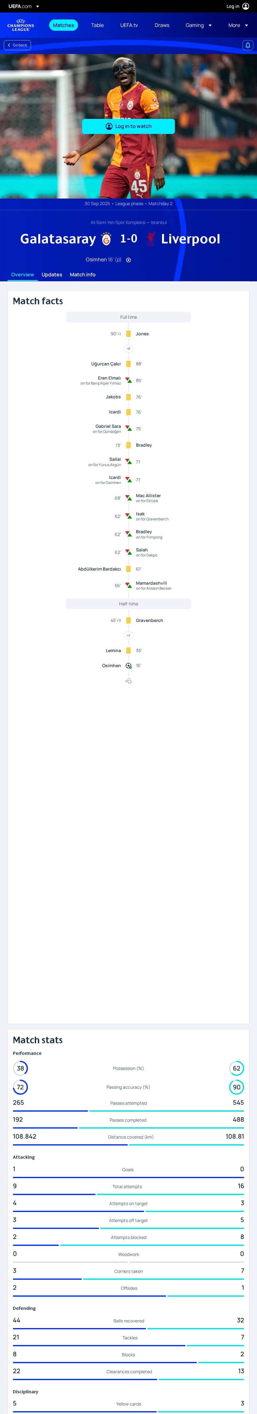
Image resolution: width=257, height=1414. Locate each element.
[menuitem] (64, 25)
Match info (83, 275)
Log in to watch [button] (133, 126)
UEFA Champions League (21, 25)
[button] (199, 25)
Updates (52, 275)
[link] (63, 25)
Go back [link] (20, 45)
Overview (22, 275)
